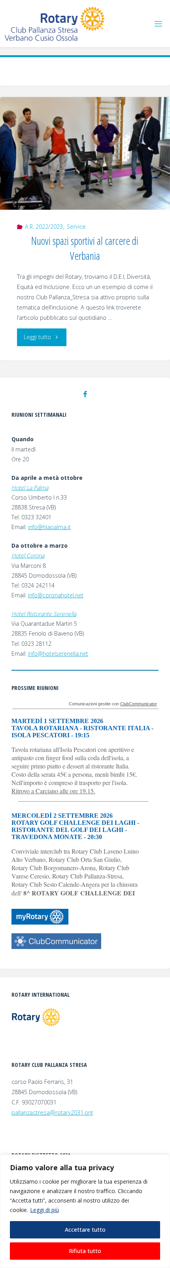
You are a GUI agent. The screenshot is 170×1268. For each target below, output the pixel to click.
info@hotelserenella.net (58, 653)
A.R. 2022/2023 (44, 226)
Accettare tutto (85, 1229)
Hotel (18, 555)
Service (76, 226)
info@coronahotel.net (55, 595)
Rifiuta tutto (85, 1251)
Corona (35, 555)
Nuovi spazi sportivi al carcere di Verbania (84, 248)
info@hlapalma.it (49, 527)
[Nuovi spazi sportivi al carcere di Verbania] (85, 153)
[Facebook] (85, 394)
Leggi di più (44, 1210)
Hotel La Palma (29, 487)
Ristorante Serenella (51, 613)
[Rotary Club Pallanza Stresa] (56, 23)
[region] (85, 1211)
